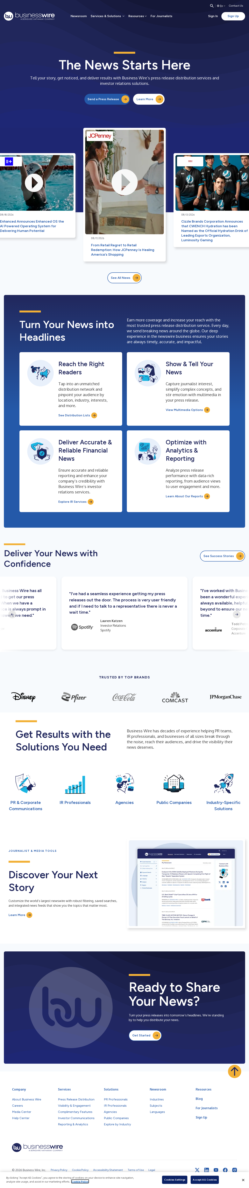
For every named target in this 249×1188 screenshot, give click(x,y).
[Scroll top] (234, 1071)
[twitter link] (197, 1170)
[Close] (243, 1180)
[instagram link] (234, 1170)
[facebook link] (225, 1170)
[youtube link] (216, 1170)
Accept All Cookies (205, 1179)
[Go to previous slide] (12, 614)
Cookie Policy (80, 1181)
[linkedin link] (206, 1170)
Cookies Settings (174, 1179)
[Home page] (29, 16)
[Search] (212, 6)
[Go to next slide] (237, 614)
